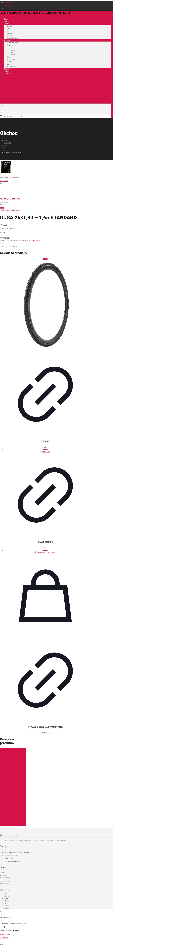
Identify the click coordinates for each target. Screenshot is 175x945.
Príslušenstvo (8, 101)
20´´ (16, 820)
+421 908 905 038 (9, 2)
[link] (21, 116)
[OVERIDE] (45, 306)
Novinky (6, 903)
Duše (5, 98)
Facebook (6, 908)
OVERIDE (45, 441)
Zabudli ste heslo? (5, 934)
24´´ (16, 818)
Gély (12, 768)
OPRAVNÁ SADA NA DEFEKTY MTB (45, 727)
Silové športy (11, 756)
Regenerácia (14, 775)
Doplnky (9, 751)
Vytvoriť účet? (4, 938)
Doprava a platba (8, 858)
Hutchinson (7, 901)
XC (8, 84)
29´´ (16, 813)
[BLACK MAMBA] (45, 452)
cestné (13, 822)
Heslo (2, 927)
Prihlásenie (16, 930)
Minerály (13, 770)
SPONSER (6, 749)
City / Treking (7, 94)
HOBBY (13, 789)
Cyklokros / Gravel (9, 79)
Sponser (6, 898)
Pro (8, 754)
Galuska (13, 799)
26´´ (5, 150)
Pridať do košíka (5, 238)
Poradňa (6, 905)
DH (8, 89)
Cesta (5, 77)
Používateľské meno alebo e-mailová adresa (13, 923)
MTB (5, 82)
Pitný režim (14, 773)
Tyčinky (13, 765)
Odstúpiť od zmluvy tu (10, 855)
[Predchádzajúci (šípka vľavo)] (0, 944)
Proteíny (13, 758)
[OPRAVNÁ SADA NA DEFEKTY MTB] (45, 552)
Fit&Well (9, 777)
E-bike (5, 96)
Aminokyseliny (15, 761)
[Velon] (35, 13)
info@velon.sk (8, 5)
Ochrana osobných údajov (11, 861)
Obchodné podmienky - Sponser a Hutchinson (17, 852)
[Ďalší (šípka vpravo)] (2, 944)
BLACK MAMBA (45, 542)
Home (5, 140)
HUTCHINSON (7, 143)
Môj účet (6, 896)
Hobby (9, 91)
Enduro (9, 87)
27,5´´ (16, 815)
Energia (9, 763)
